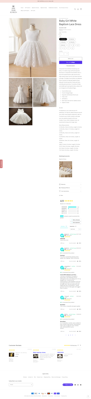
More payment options (71, 65)
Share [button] (61, 195)
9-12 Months (72, 42)
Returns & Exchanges (56, 377)
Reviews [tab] (63, 226)
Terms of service (57, 395)
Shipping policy (64, 395)
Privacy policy (50, 395)
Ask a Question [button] (76, 222)
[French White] (60, 34)
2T (69, 45)
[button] (75, 9)
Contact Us (30, 377)
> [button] (75, 335)
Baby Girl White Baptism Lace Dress (59, 361)
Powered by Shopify (37, 395)
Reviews (25, 377)
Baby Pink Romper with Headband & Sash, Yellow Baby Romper (11, 360)
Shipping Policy (47, 377)
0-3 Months (63, 39)
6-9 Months (63, 42)
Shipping (61, 29)
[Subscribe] (31, 384)
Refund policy (44, 395)
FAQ (35, 377)
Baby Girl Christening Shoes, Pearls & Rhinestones (35, 361)
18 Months (63, 45)
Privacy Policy (65, 377)
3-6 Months (71, 39)
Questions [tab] (72, 226)
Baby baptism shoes (39, 352)
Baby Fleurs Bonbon (30, 395)
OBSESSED (60, 352)
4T (78, 45)
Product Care (40, 377)
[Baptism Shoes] (65, 177)
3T (73, 45)
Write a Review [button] (76, 220)
